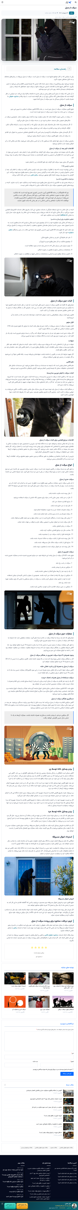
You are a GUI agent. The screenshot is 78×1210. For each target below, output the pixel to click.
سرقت (71, 13)
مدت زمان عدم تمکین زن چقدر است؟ (39, 1194)
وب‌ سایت (35, 1061)
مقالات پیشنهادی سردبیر (26, 1148)
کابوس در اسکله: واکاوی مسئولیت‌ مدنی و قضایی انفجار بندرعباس (44, 1090)
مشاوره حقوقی (14, 96)
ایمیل (72, 1061)
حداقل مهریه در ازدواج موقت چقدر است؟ (50, 1133)
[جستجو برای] (76, 3)
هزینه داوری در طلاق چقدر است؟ (53, 1116)
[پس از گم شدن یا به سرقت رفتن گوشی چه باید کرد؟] (39, 978)
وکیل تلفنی (34, 175)
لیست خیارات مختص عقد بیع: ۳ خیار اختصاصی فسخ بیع (46, 1099)
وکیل (15, 928)
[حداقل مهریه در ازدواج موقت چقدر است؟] (68, 1135)
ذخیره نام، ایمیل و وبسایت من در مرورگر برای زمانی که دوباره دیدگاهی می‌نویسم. (52, 1069)
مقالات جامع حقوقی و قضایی (66, 1148)
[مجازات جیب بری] (39, 1002)
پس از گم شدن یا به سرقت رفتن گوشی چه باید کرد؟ (39, 987)
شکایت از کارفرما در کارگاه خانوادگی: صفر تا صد (49, 1124)
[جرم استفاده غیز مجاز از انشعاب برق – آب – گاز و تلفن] (63, 978)
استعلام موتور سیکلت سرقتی (66, 1010)
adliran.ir (64, 215)
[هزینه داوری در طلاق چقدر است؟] (68, 1118)
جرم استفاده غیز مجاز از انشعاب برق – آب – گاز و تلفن (64, 987)
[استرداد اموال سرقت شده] (15, 978)
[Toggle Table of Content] (68, 68)
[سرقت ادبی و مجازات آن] (15, 1002)
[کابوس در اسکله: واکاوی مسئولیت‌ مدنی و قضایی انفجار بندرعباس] (68, 1093)
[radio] (45, 947)
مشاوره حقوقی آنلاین (51, 935)
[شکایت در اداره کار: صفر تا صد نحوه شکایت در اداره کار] (68, 1110)
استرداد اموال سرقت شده (19, 986)
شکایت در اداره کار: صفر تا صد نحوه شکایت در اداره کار (47, 1107)
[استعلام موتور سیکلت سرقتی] (63, 1002)
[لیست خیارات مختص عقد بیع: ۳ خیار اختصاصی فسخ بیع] (68, 1101)
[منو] (2, 3)
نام (72, 1053)
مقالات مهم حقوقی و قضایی (41, 1148)
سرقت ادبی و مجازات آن (19, 1010)
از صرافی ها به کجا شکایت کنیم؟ (65, 1173)
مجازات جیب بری (45, 1010)
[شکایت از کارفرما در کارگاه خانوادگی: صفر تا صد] (68, 1126)
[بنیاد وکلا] (68, 2)
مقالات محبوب (53, 1148)
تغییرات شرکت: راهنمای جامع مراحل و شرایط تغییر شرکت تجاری (39, 1198)
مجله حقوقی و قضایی (71, 17)
